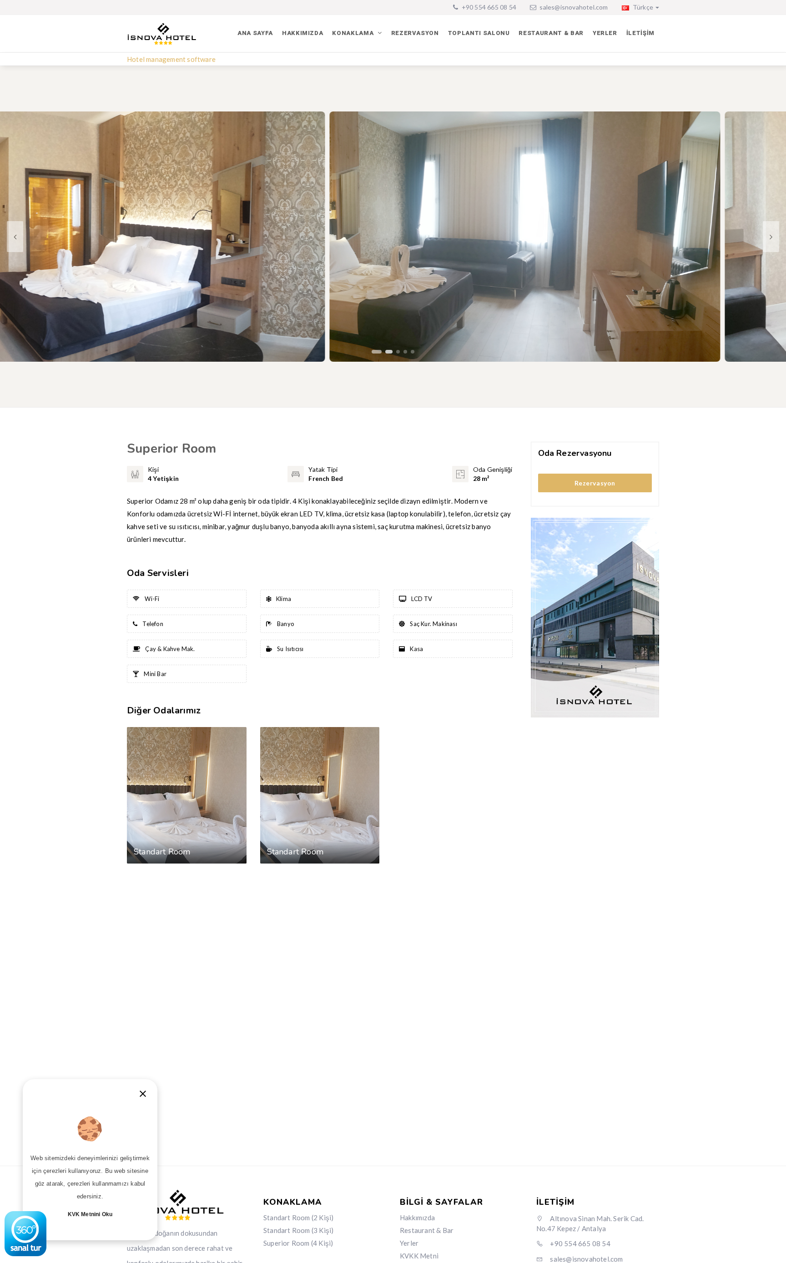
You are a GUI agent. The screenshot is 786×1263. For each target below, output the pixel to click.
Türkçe (642, 7)
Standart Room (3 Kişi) (298, 1230)
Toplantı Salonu (479, 33)
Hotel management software (171, 59)
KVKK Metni (419, 1256)
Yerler (605, 33)
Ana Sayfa (255, 33)
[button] (373, 352)
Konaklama (353, 33)
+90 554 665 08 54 (488, 7)
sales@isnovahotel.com (573, 7)
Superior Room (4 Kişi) (298, 1243)
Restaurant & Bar (551, 33)
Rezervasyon (415, 33)
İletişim (640, 33)
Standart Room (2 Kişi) (298, 1217)
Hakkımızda (302, 33)
